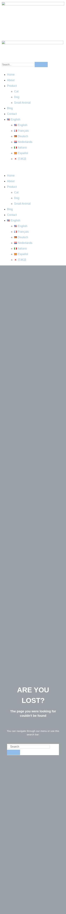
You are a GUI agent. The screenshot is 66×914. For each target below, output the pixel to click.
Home (11, 74)
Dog (16, 97)
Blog (10, 108)
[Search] (41, 64)
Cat (16, 91)
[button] (33, 167)
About (10, 80)
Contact (12, 113)
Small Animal (22, 102)
